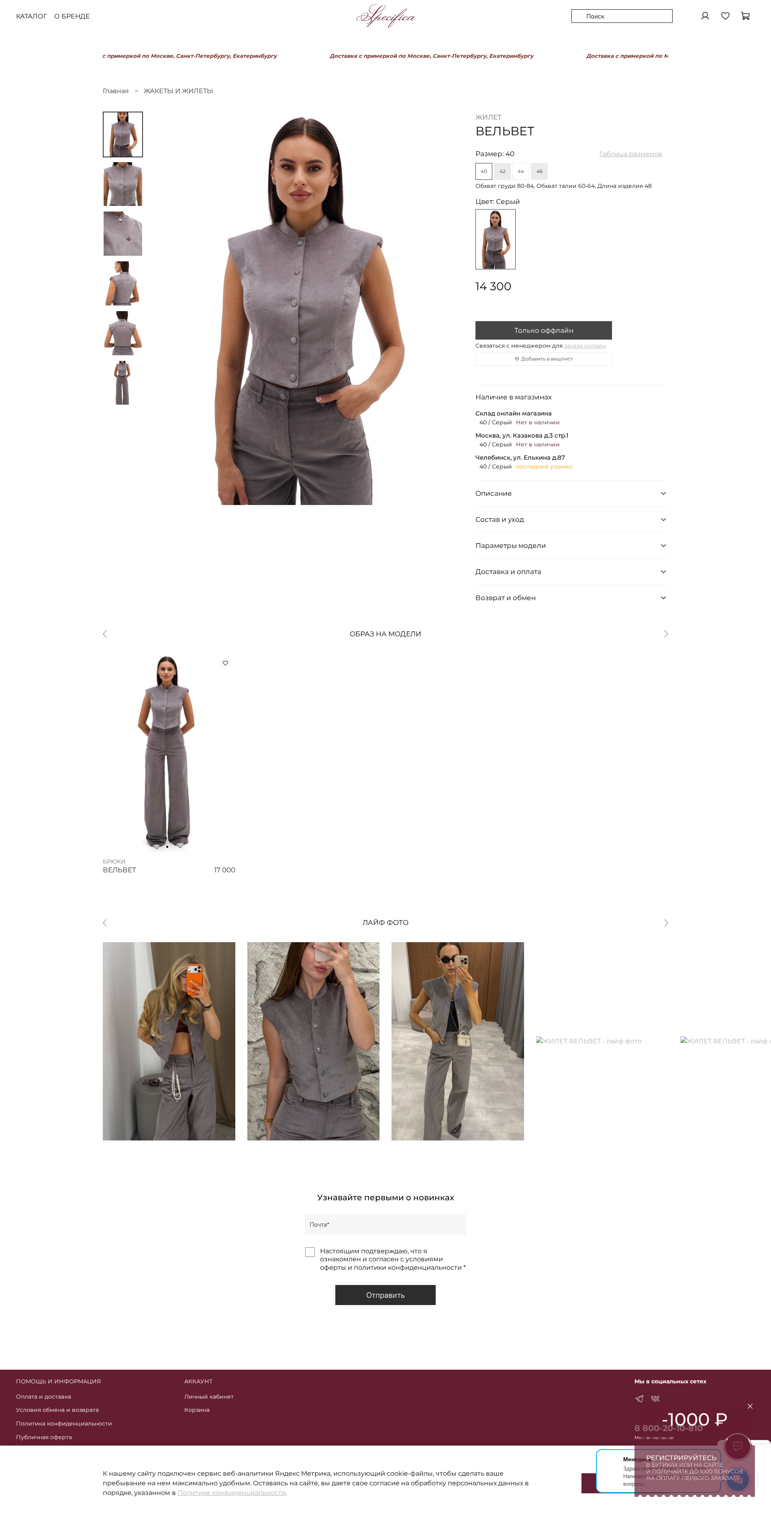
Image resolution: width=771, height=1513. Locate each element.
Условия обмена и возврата (57, 1409)
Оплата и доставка (43, 1396)
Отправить (385, 1295)
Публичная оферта (44, 1437)
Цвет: (497, 201)
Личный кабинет (209, 1396)
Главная (116, 91)
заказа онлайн (585, 345)
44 (521, 171)
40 (484, 171)
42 (503, 171)
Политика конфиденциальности (64, 1423)
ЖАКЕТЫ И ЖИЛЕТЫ (178, 91)
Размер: (494, 154)
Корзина (197, 1409)
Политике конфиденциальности (231, 1493)
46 (539, 171)
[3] (495, 239)
